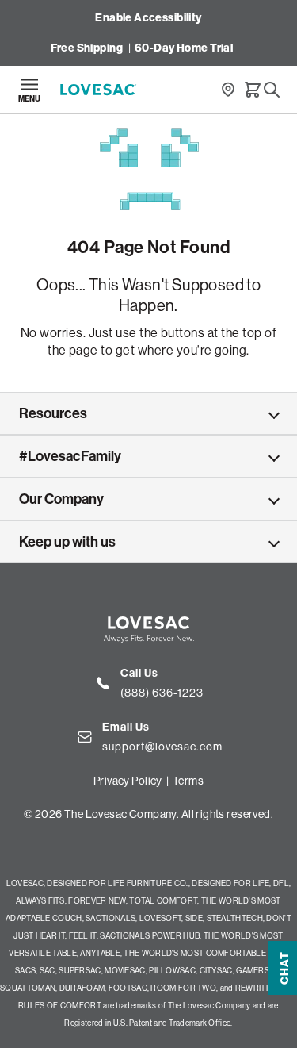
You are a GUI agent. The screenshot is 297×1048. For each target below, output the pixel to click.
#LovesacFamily (70, 456)
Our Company (61, 499)
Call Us (139, 673)
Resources (53, 413)
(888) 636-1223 (162, 692)
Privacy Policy (127, 780)
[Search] (271, 89)
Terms (188, 780)
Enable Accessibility (148, 18)
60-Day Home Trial (184, 48)
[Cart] (252, 89)
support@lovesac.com (162, 746)
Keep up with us (67, 542)
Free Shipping (87, 48)
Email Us (126, 727)
